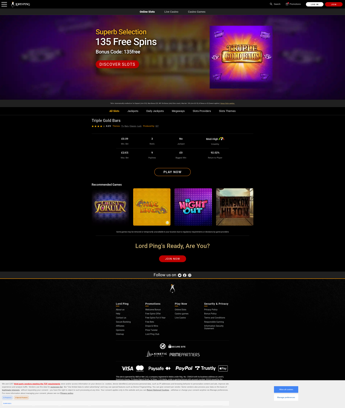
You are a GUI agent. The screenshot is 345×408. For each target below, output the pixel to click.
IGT (157, 126)
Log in (315, 4)
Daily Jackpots (155, 111)
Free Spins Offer (153, 313)
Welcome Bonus (153, 309)
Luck (139, 126)
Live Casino (171, 11)
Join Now (172, 258)
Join (334, 4)
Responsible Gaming (214, 322)
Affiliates (120, 326)
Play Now (172, 172)
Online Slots (147, 11)
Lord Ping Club (152, 334)
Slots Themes (227, 111)
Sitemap (120, 334)
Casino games (181, 313)
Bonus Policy (210, 313)
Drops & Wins (151, 326)
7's (122, 126)
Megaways (178, 111)
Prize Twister (151, 330)
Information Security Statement (214, 327)
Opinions (120, 330)
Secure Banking (123, 322)
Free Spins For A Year (155, 317)
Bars (127, 126)
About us (120, 309)
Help (118, 313)
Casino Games (196, 11)
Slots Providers (202, 111)
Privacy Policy (211, 309)
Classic (133, 126)
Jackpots (132, 111)
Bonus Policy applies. (227, 103)
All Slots (114, 111)
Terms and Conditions (214, 317)
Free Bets (149, 322)
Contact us (121, 317)
